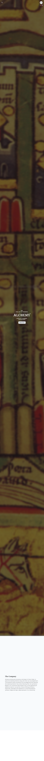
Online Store (22, 322)
